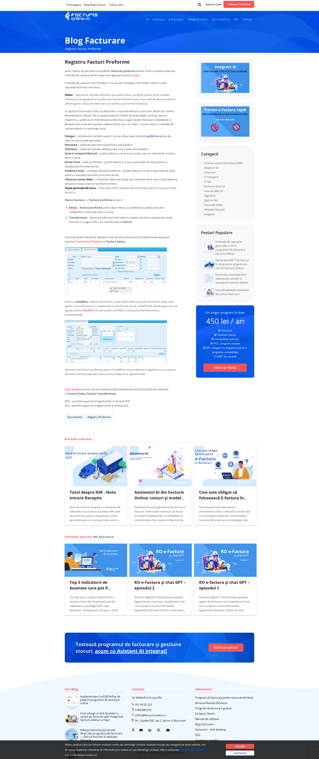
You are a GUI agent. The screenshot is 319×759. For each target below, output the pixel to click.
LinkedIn (150, 730)
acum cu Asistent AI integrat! (131, 650)
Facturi (127, 222)
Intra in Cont (213, 4)
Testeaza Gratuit (226, 647)
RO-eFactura (103, 537)
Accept (240, 746)
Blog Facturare (95, 40)
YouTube (141, 730)
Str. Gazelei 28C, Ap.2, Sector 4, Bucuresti (160, 720)
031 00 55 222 (143, 704)
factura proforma (100, 200)
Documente (74, 417)
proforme (153, 136)
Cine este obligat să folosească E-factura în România (221, 497)
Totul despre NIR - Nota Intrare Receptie (93, 495)
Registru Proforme (99, 417)
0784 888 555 (143, 710)
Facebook (134, 730)
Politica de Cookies (191, 750)
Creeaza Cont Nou (239, 4)
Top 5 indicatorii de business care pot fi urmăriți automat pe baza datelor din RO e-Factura (95, 590)
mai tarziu (240, 753)
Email (168, 730)
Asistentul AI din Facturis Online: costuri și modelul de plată (159, 497)
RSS (159, 730)
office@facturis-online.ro (150, 715)
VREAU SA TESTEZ (225, 368)
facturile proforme (123, 71)
